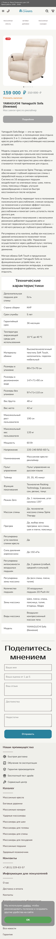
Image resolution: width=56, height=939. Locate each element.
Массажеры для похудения (17, 840)
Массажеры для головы (16, 827)
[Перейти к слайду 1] (23, 86)
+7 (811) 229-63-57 (14, 867)
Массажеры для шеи (14, 821)
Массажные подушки (14, 846)
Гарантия (8, 934)
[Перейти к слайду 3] (27, 86)
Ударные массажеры (14, 815)
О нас (6, 882)
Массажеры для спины (15, 834)
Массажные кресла (13, 797)
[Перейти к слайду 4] (30, 86)
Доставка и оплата (13, 888)
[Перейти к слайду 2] (25, 86)
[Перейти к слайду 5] (32, 86)
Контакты (8, 895)
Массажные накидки (14, 809)
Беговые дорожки (12, 803)
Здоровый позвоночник (15, 852)
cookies (27, 905)
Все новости (9, 928)
